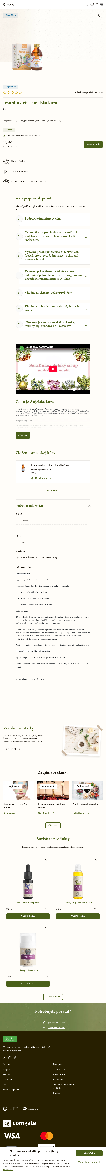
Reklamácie (58, 1080)
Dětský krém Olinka (28, 970)
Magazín (7, 1069)
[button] (89, 1162)
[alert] (53, 1160)
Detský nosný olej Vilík (28, 903)
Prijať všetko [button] (89, 1153)
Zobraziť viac (53, 491)
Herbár (6, 1074)
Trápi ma (7, 1080)
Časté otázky (59, 1069)
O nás (6, 1085)
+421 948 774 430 (11, 749)
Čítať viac (22, 435)
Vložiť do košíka (93, 144)
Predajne (57, 1064)
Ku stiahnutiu (59, 1074)
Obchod (7, 1064)
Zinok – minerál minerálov (85, 804)
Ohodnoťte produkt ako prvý (89, 92)
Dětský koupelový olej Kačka (78, 903)
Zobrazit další (53, 997)
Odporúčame (11, 15)
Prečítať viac (8, 1170)
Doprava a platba (11, 1090)
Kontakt (56, 1093)
